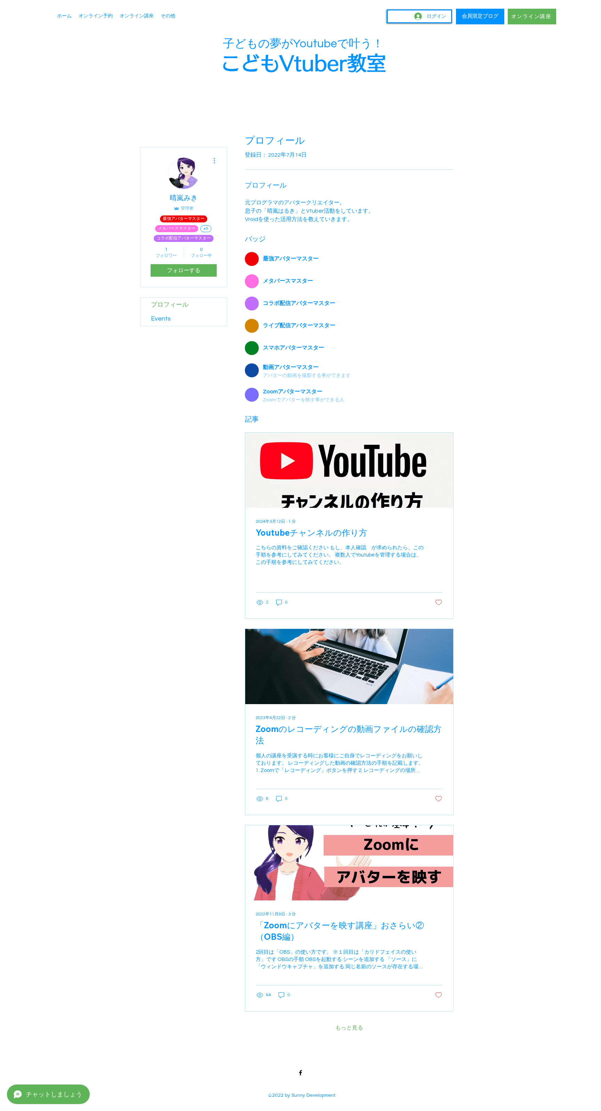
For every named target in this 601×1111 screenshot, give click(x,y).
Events (161, 318)
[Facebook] (300, 1072)
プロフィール (170, 304)
